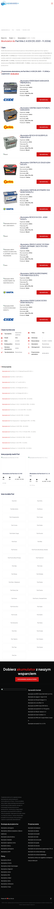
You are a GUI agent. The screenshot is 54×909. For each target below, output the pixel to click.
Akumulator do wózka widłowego (36, 851)
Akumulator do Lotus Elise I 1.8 (36, 703)
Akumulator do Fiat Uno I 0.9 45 (12, 473)
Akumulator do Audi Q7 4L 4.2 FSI (36, 723)
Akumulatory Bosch (6, 860)
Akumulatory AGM (5, 851)
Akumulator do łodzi (33, 837)
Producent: (24, 95)
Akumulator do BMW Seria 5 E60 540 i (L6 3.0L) (40, 694)
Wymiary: (26, 93)
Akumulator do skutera (34, 845)
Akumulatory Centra (6, 863)
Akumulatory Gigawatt (7, 869)
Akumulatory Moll (5, 875)
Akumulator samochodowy (8, 837)
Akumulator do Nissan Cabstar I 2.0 (37, 711)
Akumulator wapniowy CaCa (8, 842)
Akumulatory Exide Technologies (9, 866)
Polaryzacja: (24, 89)
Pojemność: (24, 85)
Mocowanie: (24, 91)
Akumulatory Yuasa (6, 887)
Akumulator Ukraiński (6, 840)
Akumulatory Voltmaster (7, 884)
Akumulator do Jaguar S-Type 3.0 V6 (37, 697)
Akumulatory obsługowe (7, 828)
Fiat (6, 38)
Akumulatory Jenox (6, 872)
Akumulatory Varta (5, 881)
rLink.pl (12, 898)
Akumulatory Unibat (6, 878)
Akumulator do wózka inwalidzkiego (37, 854)
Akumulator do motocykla (34, 840)
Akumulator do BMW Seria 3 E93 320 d (38, 706)
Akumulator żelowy (6, 845)
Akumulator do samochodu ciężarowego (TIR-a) (40, 848)
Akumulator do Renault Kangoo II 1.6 (37, 700)
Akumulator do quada (33, 842)
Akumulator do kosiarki (34, 834)
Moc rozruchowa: (26, 87)
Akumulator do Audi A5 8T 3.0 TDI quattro (38, 708)
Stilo (16, 337)
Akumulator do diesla (33, 831)
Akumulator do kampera (34, 828)
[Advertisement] (27, 17)
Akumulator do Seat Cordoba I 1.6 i (37, 714)
